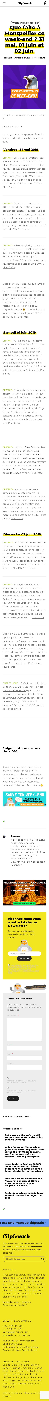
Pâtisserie (9, 1377)
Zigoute (41, 58)
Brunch (35, 1365)
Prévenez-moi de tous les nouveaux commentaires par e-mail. (21, 1082)
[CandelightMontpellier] (24, 892)
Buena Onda (32, 1347)
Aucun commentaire (22, 58)
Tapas (13, 1383)
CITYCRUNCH (13, 1326)
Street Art (28, 1380)
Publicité (26, 1302)
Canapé (17, 1368)
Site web (10, 1064)
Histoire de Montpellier (15, 1374)
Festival (31, 1371)
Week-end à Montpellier (25, 23)
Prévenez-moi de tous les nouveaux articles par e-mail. (21, 1091)
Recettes (36, 1377)
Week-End (8, 1387)
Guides (40, 1371)
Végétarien (34, 1383)
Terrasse (22, 1383)
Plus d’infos (9, 187)
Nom (9, 1044)
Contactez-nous (11, 1302)
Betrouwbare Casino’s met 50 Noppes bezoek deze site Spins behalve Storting (24, 1137)
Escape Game (17, 1371)
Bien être (17, 1365)
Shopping (8, 1380)
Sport (18, 1380)
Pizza (27, 1377)
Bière (26, 1365)
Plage (19, 1377)
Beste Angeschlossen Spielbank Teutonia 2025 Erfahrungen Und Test (24, 1195)
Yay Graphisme (28, 1341)
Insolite (34, 1374)
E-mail (10, 1054)
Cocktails (28, 1368)
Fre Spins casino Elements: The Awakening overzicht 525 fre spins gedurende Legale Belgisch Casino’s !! (23, 1182)
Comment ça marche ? (15, 1305)
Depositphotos (29, 1350)
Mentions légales (12, 1393)
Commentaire (12, 1016)
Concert (7, 1368)
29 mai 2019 (8, 58)
